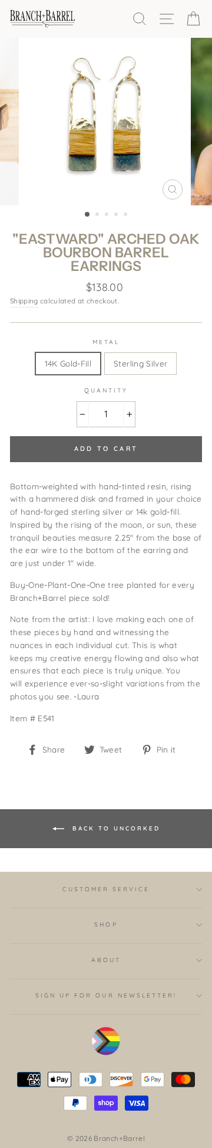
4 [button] (117, 215)
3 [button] (108, 215)
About (106, 960)
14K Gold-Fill (68, 363)
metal (106, 342)
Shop (105, 924)
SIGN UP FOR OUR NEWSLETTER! (106, 995)
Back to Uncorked (114, 828)
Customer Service (106, 889)
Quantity (106, 390)
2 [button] (98, 215)
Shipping (24, 300)
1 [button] (88, 215)
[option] (106, 121)
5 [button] (127, 215)
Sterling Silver (140, 363)
